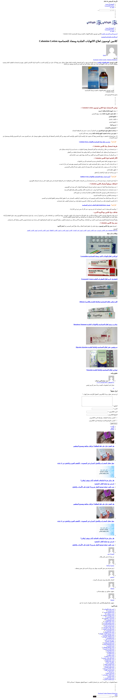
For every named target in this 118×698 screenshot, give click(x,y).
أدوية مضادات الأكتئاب (108, 615)
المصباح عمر (110, 554)
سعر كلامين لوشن (91, 230)
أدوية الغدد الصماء (109, 667)
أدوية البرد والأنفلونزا (108, 618)
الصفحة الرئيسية (109, 4)
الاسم (115, 408)
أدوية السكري (110, 646)
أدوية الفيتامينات (110, 630)
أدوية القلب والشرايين (108, 674)
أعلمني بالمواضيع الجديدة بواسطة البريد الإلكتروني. (102, 420)
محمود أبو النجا (110, 565)
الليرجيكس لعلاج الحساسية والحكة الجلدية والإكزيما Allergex (98, 302)
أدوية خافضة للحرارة (108, 623)
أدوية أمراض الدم (109, 626)
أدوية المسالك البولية (108, 644)
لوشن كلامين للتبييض (43, 230)
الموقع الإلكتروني (112, 414)
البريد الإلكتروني (112, 411)
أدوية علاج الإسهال (109, 659)
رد (113, 388)
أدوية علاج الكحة (110, 661)
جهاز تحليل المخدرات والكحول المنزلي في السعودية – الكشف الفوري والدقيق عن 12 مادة (85, 463)
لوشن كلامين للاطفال (55, 230)
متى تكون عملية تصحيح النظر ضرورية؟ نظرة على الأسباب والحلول (93, 487)
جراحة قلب (111, 671)
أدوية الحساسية (104, 37)
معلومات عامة (110, 662)
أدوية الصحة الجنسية (108, 624)
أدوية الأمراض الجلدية (107, 34)
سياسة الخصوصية (109, 5)
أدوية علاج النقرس (109, 678)
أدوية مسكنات (110, 614)
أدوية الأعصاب (110, 617)
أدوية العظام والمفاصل (108, 636)
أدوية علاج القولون (109, 621)
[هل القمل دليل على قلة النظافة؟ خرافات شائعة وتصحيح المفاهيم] (105, 443)
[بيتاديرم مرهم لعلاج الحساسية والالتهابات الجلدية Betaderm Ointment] (101, 321)
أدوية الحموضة (110, 650)
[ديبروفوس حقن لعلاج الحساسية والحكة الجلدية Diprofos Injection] (101, 344)
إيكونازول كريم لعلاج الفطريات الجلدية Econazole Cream (99, 279)
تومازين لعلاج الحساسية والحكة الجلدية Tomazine (101, 370)
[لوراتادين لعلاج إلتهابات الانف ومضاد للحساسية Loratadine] (101, 253)
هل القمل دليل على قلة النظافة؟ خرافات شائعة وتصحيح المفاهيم (93, 446)
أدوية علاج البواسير (109, 665)
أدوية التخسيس (110, 638)
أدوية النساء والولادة (109, 642)
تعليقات (112, 429)
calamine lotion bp (112, 230)
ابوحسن (112, 577)
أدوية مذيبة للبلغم (109, 656)
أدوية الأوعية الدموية (109, 649)
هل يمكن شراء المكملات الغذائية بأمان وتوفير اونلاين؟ (97, 480)
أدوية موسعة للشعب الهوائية (106, 633)
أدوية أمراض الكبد (109, 670)
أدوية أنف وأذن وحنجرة (108, 658)
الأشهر (112, 428)
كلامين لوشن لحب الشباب (79, 230)
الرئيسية (115, 34)
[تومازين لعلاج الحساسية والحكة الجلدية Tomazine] (101, 367)
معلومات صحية (110, 641)
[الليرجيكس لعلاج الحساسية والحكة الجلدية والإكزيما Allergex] (101, 298)
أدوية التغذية (111, 653)
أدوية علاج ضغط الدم (108, 627)
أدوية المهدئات (110, 652)
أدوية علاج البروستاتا (108, 668)
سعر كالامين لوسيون (102, 230)
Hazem (112, 588)
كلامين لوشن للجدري (66, 230)
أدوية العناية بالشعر (109, 664)
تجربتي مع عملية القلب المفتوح (104, 484)
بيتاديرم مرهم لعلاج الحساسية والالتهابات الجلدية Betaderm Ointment (95, 324)
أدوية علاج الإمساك (109, 632)
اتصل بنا (112, 7)
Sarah (104, 55)
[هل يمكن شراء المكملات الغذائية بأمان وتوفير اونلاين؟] (105, 477)
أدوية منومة (111, 676)
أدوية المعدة (111, 610)
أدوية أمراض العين (109, 639)
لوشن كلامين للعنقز (32, 230)
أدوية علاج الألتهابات (109, 609)
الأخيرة (112, 426)
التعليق (115, 406)
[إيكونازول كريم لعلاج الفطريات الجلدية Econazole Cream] (101, 276)
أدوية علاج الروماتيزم (108, 635)
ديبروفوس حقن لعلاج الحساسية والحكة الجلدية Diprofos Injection (96, 347)
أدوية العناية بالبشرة (109, 679)
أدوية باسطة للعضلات (108, 647)
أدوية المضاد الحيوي (109, 612)
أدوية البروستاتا (110, 673)
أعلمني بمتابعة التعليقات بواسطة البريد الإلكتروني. (102, 417)
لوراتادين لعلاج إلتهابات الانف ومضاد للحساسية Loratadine (99, 256)
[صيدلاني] (102, 25)
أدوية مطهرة (111, 655)
